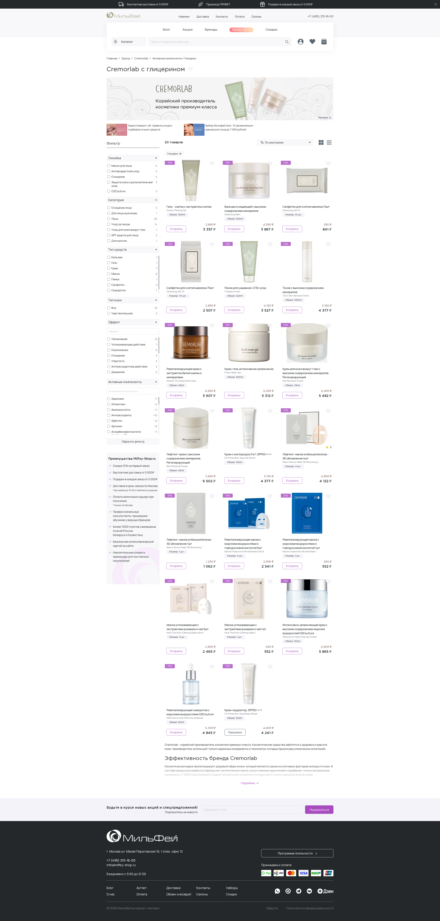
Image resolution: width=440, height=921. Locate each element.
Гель (114, 263)
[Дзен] (325, 891)
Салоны (256, 16)
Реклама (323, 117)
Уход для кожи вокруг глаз (128, 230)
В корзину (176, 229)
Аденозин (117, 399)
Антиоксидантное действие (129, 366)
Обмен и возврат (178, 894)
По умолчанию (274, 142)
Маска (115, 274)
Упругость (118, 361)
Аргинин (116, 426)
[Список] (329, 142)
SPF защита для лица (124, 235)
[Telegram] (298, 891)
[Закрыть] (435, 4)
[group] (142, 130)
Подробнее (248, 783)
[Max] (288, 891)
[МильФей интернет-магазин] (123, 15)
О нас (111, 894)
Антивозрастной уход (125, 171)
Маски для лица (121, 166)
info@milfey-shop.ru (121, 865)
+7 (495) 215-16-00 (320, 16)
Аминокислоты (120, 410)
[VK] (309, 891)
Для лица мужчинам (124, 213)
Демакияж (118, 372)
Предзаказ (235, 732)
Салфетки (117, 285)
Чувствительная (122, 313)
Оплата (240, 16)
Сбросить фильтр (133, 441)
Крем (114, 268)
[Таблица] (321, 142)
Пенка (115, 279)
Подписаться (319, 810)
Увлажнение (119, 339)
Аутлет (141, 888)
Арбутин (116, 421)
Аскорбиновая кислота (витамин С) (126, 433)
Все (113, 308)
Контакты (222, 16)
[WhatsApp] (277, 891)
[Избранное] (312, 41)
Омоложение (119, 350)
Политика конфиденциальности (309, 908)
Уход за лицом (120, 224)
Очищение (118, 177)
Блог (110, 888)
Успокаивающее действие (128, 344)
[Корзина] (324, 41)
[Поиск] (287, 41)
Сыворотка (118, 290)
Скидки (231, 894)
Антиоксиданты (121, 415)
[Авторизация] (300, 41)
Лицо (114, 219)
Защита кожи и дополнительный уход (132, 184)
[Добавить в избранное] (191, 69)
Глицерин (174, 153)
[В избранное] (212, 163)
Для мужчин (119, 241)
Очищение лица (121, 208)
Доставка (202, 16)
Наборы (232, 888)
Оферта (272, 908)
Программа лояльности (295, 853)
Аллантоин (118, 404)
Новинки (184, 16)
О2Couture (118, 191)
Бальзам (117, 257)
